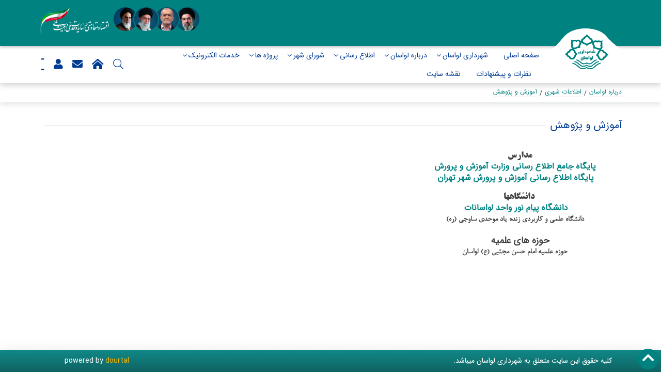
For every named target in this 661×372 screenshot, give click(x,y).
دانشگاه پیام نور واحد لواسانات (516, 207)
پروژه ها (266, 55)
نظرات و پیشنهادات (503, 74)
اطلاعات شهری (563, 92)
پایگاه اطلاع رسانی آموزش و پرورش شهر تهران (517, 177)
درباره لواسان (408, 55)
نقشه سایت (444, 74)
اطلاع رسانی (357, 55)
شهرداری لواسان (465, 55)
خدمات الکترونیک (214, 55)
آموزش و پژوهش (515, 92)
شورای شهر (308, 55)
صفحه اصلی (521, 55)
